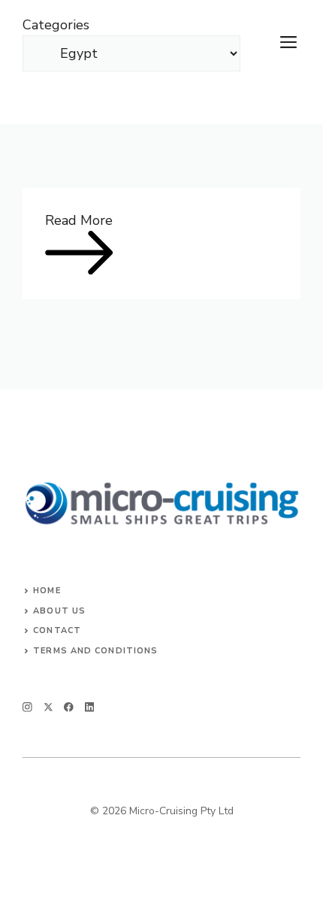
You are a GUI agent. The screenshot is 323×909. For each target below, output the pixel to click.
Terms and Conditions (95, 650)
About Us (59, 611)
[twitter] (48, 707)
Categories (56, 25)
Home (46, 590)
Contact (57, 630)
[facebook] (69, 707)
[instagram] (27, 707)
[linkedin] (90, 707)
